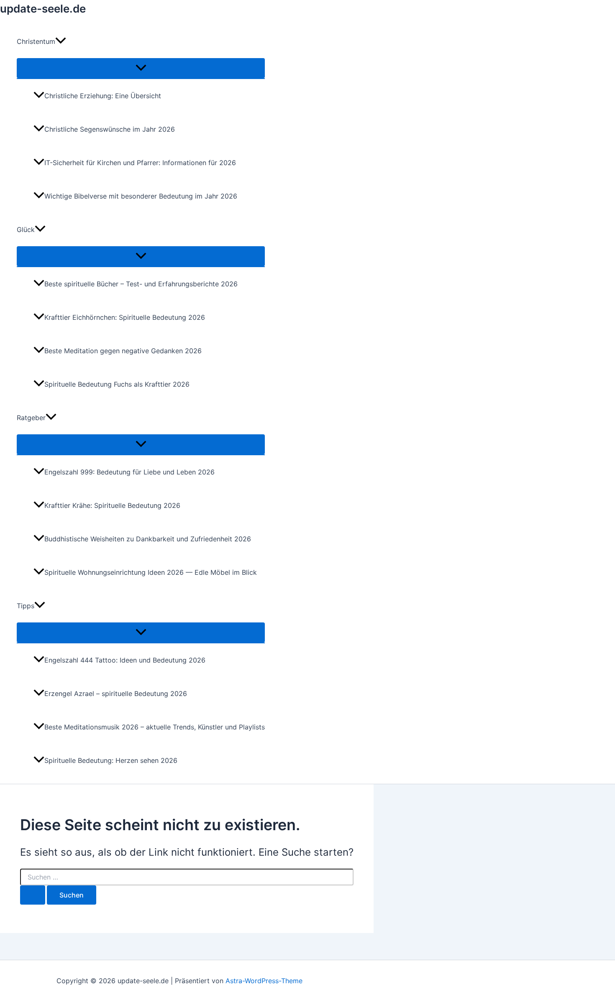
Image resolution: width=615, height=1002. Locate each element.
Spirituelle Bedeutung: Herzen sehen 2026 (110, 760)
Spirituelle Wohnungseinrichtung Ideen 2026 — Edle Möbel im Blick (150, 572)
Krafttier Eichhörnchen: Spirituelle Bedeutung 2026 (124, 317)
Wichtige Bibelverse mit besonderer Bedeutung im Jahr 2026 (140, 196)
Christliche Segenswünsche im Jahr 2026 (109, 129)
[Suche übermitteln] (32, 895)
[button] (60, 41)
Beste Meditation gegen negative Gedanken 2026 (123, 351)
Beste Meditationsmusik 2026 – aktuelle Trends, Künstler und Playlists (154, 727)
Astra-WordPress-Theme (264, 981)
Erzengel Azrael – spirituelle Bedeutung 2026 (115, 693)
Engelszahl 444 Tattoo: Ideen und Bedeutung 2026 (124, 660)
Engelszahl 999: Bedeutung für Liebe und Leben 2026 (129, 472)
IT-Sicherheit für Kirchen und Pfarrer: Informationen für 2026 (140, 162)
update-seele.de (43, 8)
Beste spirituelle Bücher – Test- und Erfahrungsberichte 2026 (141, 284)
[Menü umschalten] (141, 68)
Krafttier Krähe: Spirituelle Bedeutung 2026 (112, 505)
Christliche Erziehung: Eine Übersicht (102, 96)
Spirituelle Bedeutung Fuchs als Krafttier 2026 (117, 384)
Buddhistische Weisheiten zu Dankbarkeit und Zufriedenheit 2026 (147, 539)
